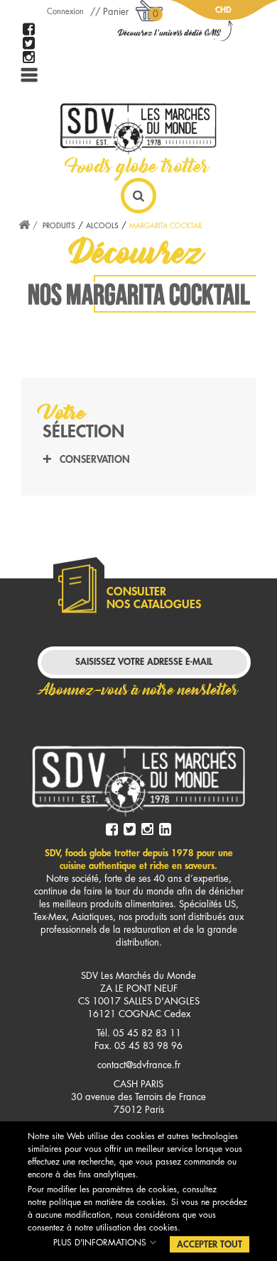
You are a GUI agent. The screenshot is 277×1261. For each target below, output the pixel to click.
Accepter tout (209, 1244)
